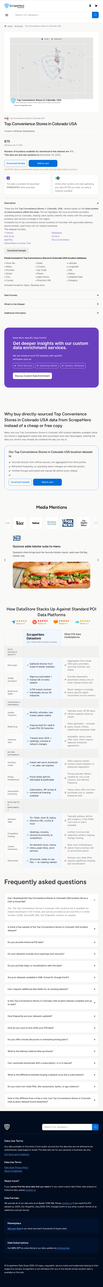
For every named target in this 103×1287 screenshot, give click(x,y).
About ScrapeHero (13, 1171)
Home (10, 26)
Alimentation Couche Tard (17, 243)
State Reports (29, 131)
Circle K (55, 236)
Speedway (57, 232)
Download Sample (16, 163)
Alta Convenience (60, 239)
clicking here (63, 1248)
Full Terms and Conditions (16, 1154)
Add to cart (43, 163)
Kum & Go (9, 236)
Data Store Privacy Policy (16, 1167)
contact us (30, 1190)
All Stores (19, 26)
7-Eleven (8, 232)
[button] (6, 15)
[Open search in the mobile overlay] (56, 15)
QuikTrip (8, 239)
